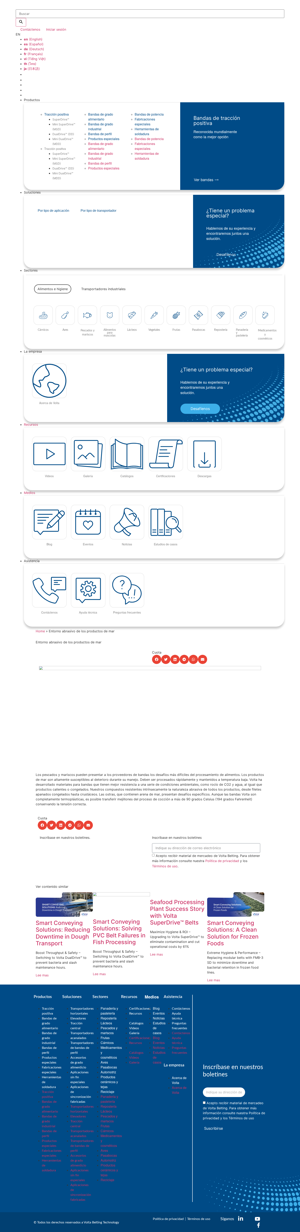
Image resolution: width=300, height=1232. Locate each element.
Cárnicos (107, 1042)
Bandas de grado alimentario (100, 116)
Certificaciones (140, 1008)
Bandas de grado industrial (100, 126)
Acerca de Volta (179, 1080)
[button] (156, 659)
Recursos (31, 424)
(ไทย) (30, 64)
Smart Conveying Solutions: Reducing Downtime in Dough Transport (63, 933)
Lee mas (42, 975)
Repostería (109, 1018)
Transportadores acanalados (82, 1035)
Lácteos (106, 1023)
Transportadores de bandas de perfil (82, 1047)
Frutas (105, 1037)
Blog (156, 1008)
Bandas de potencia (149, 114)
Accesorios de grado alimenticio (78, 1062)
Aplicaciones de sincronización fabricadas (80, 1094)
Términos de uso (165, 866)
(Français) (33, 54)
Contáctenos (181, 1008)
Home (40, 631)
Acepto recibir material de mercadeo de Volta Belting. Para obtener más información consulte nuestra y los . (206, 860)
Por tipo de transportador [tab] (98, 210)
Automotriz (108, 1072)
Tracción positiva (56, 114)
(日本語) (32, 69)
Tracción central (76, 1026)
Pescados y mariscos (109, 1030)
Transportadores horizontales (82, 1011)
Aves (104, 1062)
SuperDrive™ (60, 119)
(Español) (33, 44)
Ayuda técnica (177, 1016)
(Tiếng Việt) (35, 59)
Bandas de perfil (100, 133)
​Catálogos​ (136, 1023)
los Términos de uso (238, 1118)
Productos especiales (103, 138)
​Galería (134, 1033)
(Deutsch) (34, 49)
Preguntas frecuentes (179, 1026)
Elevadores (78, 1018)
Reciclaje (107, 1091)
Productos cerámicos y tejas (109, 1082)
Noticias (159, 1018)
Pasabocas (109, 1067)
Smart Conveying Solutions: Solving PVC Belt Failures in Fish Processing (119, 932)
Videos (134, 1028)
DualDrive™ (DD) (63, 134)
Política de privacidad (222, 861)
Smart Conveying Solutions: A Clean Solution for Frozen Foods (233, 933)
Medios (29, 493)
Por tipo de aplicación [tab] (53, 210)
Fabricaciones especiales (145, 121)
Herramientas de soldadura (147, 131)
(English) (33, 39)
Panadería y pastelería (109, 1011)
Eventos (159, 1013)
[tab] (52, 288)
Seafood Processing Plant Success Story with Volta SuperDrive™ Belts (177, 912)
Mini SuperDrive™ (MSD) (63, 127)
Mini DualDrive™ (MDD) (62, 141)
